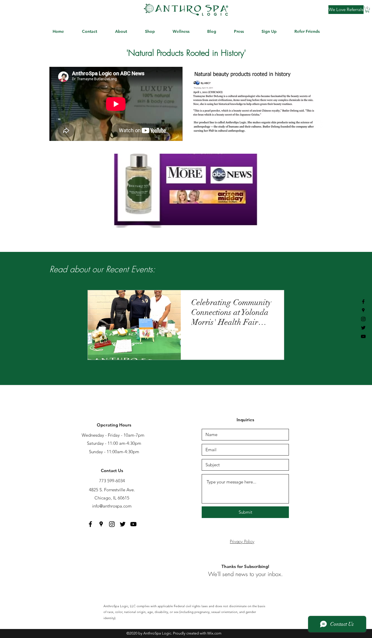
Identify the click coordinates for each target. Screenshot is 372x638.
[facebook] (363, 301)
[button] (367, 9)
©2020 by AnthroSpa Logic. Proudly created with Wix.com (173, 633)
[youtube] (363, 336)
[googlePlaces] (363, 310)
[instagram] (363, 319)
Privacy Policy (242, 541)
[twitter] (363, 328)
